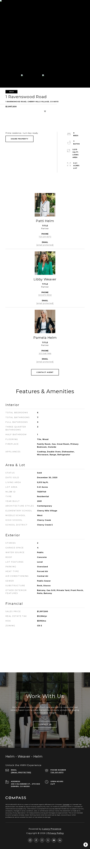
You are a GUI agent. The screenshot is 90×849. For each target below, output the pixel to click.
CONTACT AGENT (45, 372)
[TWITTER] (48, 840)
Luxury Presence (51, 829)
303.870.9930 (45, 295)
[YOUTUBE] (54, 840)
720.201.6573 (45, 237)
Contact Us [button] (45, 724)
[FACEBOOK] (36, 840)
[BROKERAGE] (30, 840)
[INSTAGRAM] (42, 840)
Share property (19, 139)
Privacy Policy (56, 833)
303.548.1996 (45, 354)
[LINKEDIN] (60, 840)
